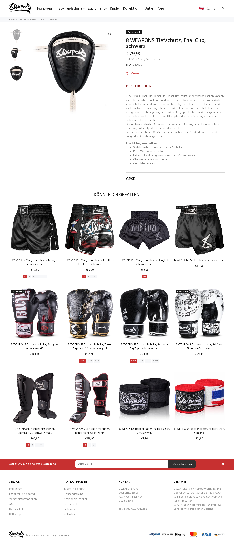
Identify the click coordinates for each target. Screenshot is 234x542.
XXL (44, 276)
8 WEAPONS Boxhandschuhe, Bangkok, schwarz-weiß (35, 346)
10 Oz (82, 361)
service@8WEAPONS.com (133, 509)
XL (38, 276)
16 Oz (97, 361)
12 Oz (140, 361)
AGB (12, 504)
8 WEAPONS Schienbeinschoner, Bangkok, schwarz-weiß (90, 431)
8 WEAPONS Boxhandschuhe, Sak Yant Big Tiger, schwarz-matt (144, 346)
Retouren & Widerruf (22, 494)
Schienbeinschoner (75, 499)
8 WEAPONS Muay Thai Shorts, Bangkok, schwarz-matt (144, 262)
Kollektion (70, 514)
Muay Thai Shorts (74, 489)
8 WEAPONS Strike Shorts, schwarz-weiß (199, 260)
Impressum (15, 489)
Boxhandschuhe (73, 494)
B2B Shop (15, 514)
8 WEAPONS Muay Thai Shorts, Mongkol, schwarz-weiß (35, 262)
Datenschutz (16, 509)
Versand (135, 73)
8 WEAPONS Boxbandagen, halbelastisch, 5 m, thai (199, 431)
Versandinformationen (23, 499)
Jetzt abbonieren (182, 464)
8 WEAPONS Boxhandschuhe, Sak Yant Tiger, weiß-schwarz (199, 346)
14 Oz (89, 361)
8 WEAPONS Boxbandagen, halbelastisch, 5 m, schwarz (144, 431)
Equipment (70, 504)
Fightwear (70, 509)
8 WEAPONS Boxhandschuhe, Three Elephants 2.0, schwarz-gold (90, 346)
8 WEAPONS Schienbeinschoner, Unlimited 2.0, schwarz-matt (35, 431)
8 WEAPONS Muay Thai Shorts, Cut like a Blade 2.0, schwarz (89, 262)
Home (12, 20)
